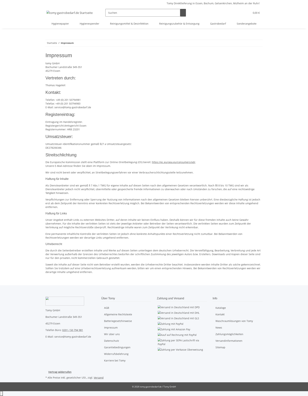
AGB (106, 307)
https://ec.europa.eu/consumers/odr (173, 162)
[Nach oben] (1, 393)
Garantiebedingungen (117, 347)
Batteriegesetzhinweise (118, 321)
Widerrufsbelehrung (116, 354)
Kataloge (220, 307)
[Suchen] (183, 13)
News (218, 327)
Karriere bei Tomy (114, 360)
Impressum (111, 327)
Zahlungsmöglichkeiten (229, 334)
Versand (99, 377)
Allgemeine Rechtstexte (118, 314)
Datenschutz (111, 340)
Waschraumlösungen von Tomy (234, 321)
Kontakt (220, 314)
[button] (240, 13)
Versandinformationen (228, 340)
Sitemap (220, 347)
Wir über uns (112, 334)
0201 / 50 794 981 (72, 330)
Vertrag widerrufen (59, 372)
